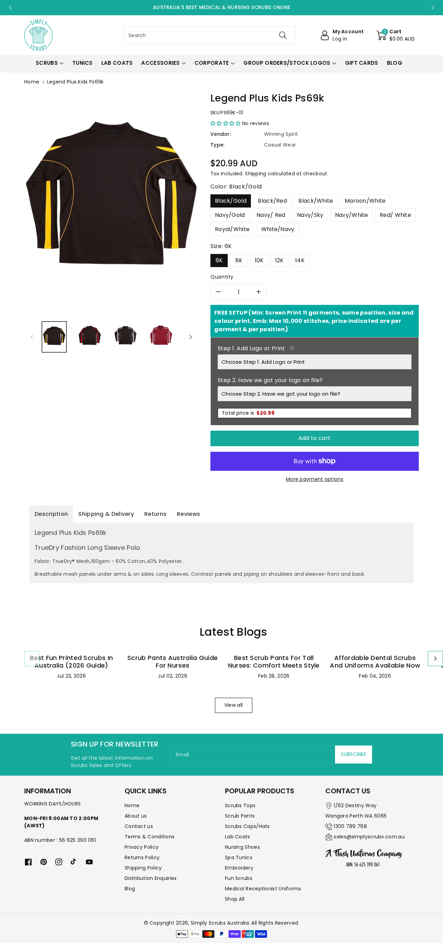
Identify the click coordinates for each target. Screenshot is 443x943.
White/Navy (278, 229)
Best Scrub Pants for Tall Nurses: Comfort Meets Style (274, 661)
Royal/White (232, 229)
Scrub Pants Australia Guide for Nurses (172, 661)
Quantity (222, 276)
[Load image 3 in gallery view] (125, 337)
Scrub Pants (240, 815)
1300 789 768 (350, 826)
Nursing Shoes (242, 847)
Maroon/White (365, 201)
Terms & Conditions (149, 836)
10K (259, 260)
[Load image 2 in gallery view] (90, 337)
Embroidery (239, 867)
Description (51, 514)
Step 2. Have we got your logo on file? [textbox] (270, 380)
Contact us (139, 826)
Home (31, 81)
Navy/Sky (310, 215)
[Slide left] (31, 337)
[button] (396, 35)
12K (279, 260)
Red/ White (395, 215)
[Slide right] (190, 337)
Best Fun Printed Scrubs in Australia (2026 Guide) (71, 661)
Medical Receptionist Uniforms (263, 888)
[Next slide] (432, 7)
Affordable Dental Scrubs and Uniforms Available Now (375, 661)
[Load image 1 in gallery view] (54, 337)
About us (136, 815)
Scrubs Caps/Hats (247, 826)
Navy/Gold (230, 215)
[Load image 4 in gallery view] (161, 337)
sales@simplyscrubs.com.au (369, 836)
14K (300, 260)
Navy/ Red (271, 215)
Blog (130, 888)
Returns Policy (142, 857)
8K (239, 260)
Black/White (315, 201)
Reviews (188, 514)
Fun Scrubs (238, 878)
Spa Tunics (238, 857)
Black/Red (272, 201)
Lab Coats (237, 836)
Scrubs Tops (240, 805)
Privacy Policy (142, 847)
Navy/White (351, 215)
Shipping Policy (143, 867)
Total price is (248, 412)
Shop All (234, 899)
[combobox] (209, 35)
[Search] (283, 35)
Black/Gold (230, 201)
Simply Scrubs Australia (220, 922)
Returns (155, 514)
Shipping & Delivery (106, 514)
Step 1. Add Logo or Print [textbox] (315, 348)
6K (219, 260)
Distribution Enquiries (151, 878)
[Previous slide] (10, 7)
